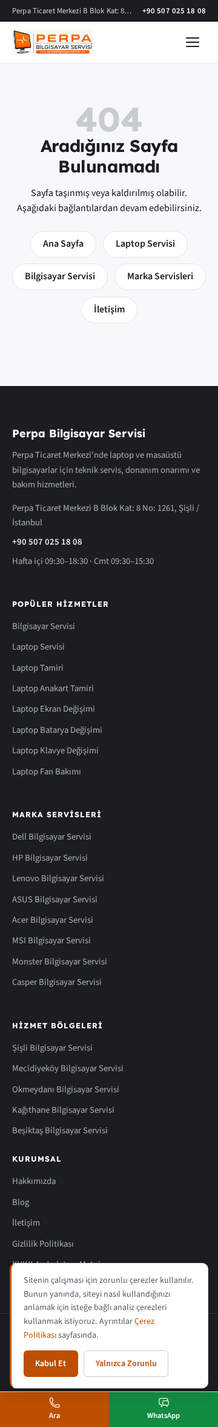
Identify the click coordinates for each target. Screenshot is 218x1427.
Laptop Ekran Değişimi (53, 709)
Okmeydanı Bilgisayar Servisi (65, 1089)
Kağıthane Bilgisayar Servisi (63, 1110)
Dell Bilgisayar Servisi (51, 837)
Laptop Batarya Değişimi (57, 730)
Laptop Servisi (145, 243)
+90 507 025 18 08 (174, 10)
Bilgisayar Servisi (60, 276)
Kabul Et (50, 1364)
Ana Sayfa (63, 243)
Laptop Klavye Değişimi (55, 750)
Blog (20, 1202)
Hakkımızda (34, 1181)
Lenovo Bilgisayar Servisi (58, 878)
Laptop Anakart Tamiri (53, 688)
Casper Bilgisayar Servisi (57, 982)
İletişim (109, 309)
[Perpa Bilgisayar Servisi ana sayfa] (52, 42)
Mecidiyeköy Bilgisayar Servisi (68, 1068)
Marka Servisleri (160, 276)
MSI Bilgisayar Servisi (51, 940)
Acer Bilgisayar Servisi (52, 920)
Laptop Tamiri (38, 668)
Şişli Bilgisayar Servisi (52, 1048)
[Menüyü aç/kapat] (192, 42)
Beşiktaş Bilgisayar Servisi (60, 1130)
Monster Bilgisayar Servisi (59, 961)
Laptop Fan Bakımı (46, 771)
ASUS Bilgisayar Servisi (54, 899)
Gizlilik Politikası (43, 1244)
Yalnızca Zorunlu (126, 1364)
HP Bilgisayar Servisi (50, 858)
